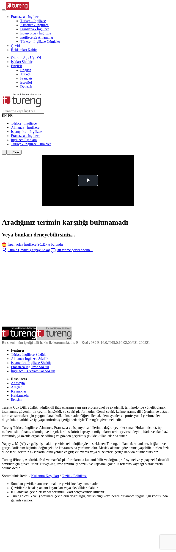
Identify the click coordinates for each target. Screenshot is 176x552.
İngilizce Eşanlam (24, 140)
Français (26, 78)
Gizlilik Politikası (74, 476)
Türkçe (25, 74)
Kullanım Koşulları (45, 476)
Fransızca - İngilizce (34, 29)
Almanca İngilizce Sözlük (29, 359)
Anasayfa (18, 383)
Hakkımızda (20, 395)
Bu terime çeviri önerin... (75, 250)
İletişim (16, 399)
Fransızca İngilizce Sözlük (30, 367)
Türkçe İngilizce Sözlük (28, 354)
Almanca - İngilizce (34, 25)
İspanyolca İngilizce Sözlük (31, 363)
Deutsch (26, 86)
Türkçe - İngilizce (33, 21)
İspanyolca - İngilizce (35, 33)
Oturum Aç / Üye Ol (26, 58)
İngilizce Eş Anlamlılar (36, 37)
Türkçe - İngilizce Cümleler (40, 41)
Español (26, 82)
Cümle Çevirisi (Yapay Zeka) (29, 250)
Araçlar (16, 387)
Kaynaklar (18, 391)
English (25, 70)
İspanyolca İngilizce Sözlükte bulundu (35, 244)
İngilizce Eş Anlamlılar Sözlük (33, 371)
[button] (25, 17)
